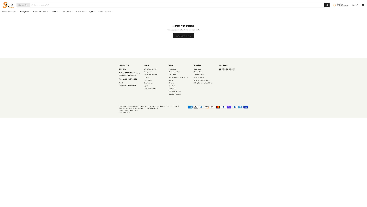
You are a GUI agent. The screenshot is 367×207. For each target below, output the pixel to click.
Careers (171, 83)
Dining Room (25, 12)
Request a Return (174, 72)
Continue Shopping (183, 36)
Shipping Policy (199, 77)
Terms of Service (199, 75)
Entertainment (80, 12)
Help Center (172, 69)
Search (171, 80)
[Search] (327, 5)
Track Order (172, 75)
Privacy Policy (198, 72)
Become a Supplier (175, 91)
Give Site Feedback (175, 94)
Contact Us (172, 89)
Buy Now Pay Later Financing (178, 77)
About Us (172, 86)
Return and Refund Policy (202, 80)
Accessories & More (105, 12)
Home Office (66, 12)
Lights (91, 12)
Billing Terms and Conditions (203, 83)
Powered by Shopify (124, 112)
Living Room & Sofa (9, 12)
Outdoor (55, 12)
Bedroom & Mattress (40, 12)
